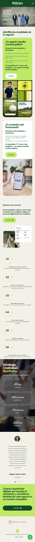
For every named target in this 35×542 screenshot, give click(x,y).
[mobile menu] (32, 3)
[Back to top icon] (17, 531)
